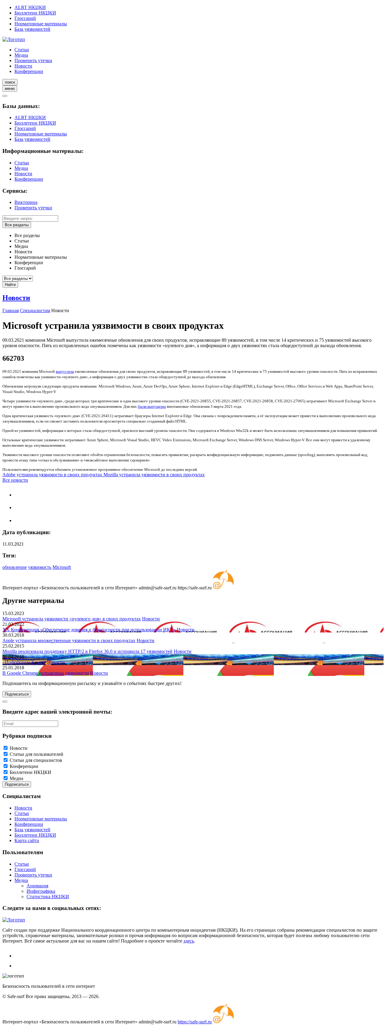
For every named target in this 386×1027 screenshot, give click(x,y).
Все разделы (17, 225)
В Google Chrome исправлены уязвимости (45, 673)
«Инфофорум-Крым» (24, 662)
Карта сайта (26, 840)
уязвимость (39, 567)
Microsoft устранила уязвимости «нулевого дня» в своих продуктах (71, 618)
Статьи (21, 49)
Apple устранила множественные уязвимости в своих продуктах (68, 640)
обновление (14, 567)
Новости (23, 65)
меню (10, 88)
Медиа (21, 55)
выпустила (65, 371)
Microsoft (61, 567)
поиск (10, 82)
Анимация (37, 885)
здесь (188, 940)
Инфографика (41, 891)
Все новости (15, 480)
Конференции (28, 71)
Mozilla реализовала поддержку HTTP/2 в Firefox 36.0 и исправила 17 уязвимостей (87, 651)
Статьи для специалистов (36, 760)
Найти (10, 284)
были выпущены (152, 406)
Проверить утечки (33, 60)
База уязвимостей (32, 29)
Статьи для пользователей (36, 754)
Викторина (25, 202)
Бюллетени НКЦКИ (35, 12)
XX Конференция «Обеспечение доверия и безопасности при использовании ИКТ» (89, 629)
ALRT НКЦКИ (30, 7)
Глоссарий (25, 18)
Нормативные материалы (40, 23)
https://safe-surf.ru (195, 1021)
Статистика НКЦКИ (48, 896)
